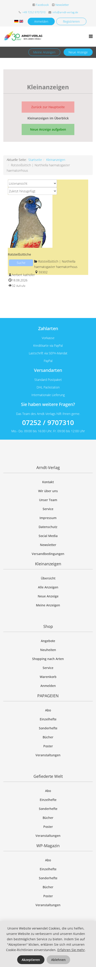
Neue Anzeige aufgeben (48, 129)
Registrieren (71, 21)
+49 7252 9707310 (34, 12)
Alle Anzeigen (48, 587)
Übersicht (48, 578)
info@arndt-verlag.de (65, 12)
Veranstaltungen (48, 755)
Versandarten (48, 370)
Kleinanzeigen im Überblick (48, 118)
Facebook (42, 5)
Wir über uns (48, 491)
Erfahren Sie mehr (71, 950)
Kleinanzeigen (55, 160)
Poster (48, 746)
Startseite (35, 160)
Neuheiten (48, 650)
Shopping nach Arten (48, 659)
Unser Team (48, 500)
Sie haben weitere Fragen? (48, 404)
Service (48, 509)
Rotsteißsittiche (19, 254)
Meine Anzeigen (44, 52)
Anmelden (41, 21)
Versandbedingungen (48, 554)
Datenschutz (48, 527)
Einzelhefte (48, 719)
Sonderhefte (48, 728)
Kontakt (48, 482)
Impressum (48, 518)
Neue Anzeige (78, 52)
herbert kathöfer (23, 275)
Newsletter (62, 5)
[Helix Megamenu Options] (91, 36)
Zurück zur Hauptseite (48, 107)
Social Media (48, 536)
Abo (48, 710)
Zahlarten (48, 328)
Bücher (48, 737)
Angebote (48, 641)
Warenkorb (48, 677)
